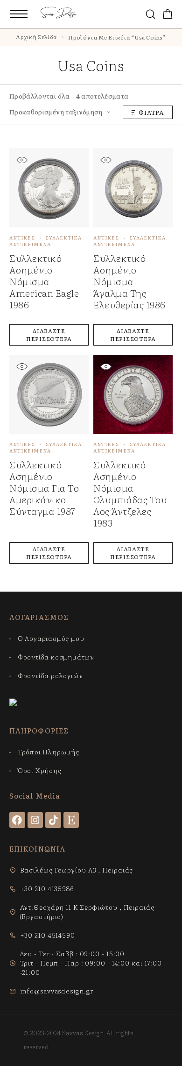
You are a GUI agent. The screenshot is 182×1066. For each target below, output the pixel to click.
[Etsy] (71, 820)
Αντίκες (22, 237)
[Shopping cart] (168, 14)
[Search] (150, 14)
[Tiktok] (53, 820)
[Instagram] (35, 820)
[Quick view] (22, 160)
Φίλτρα (151, 112)
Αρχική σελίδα (36, 37)
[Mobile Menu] (18, 14)
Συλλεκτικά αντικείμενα (45, 240)
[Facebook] (17, 820)
